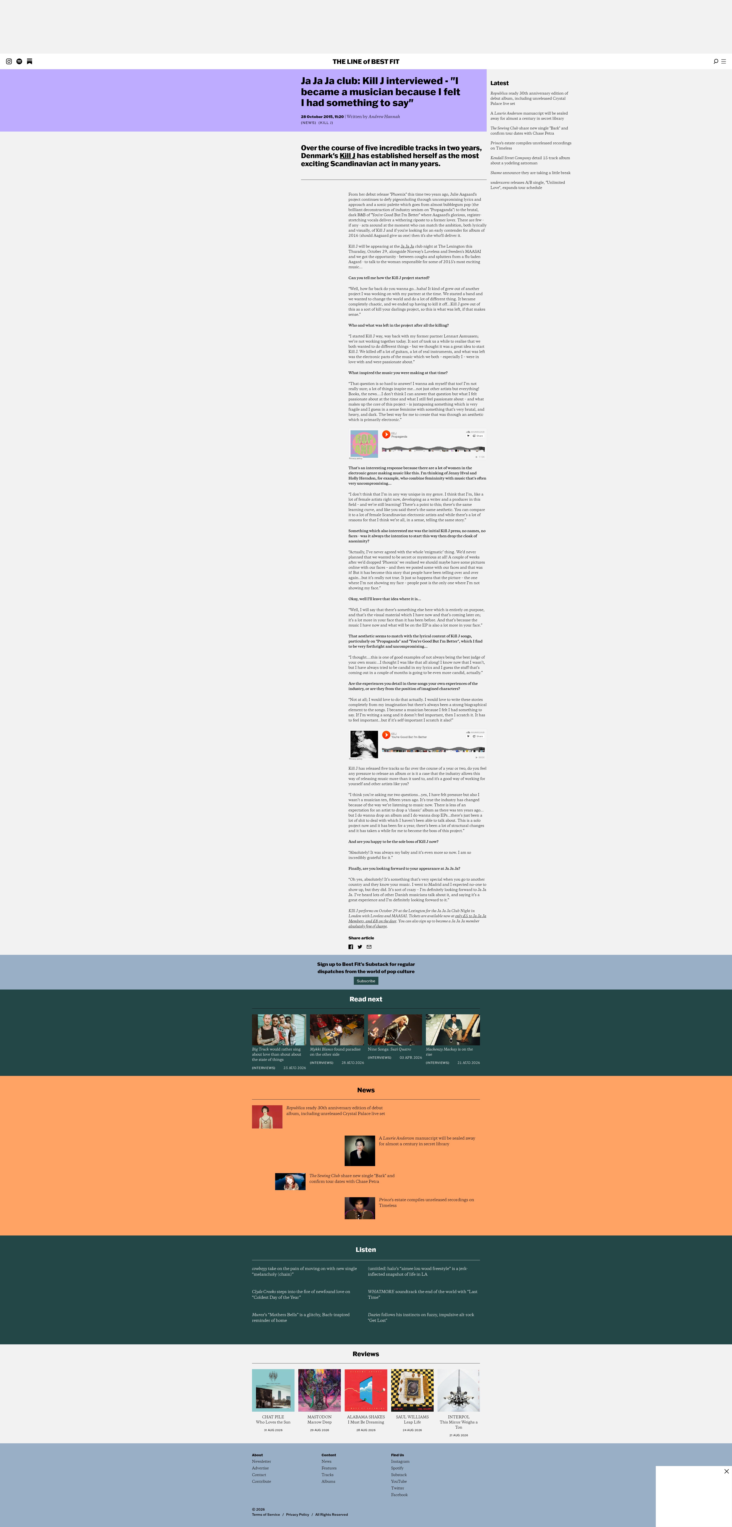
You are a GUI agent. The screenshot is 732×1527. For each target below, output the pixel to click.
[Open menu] (723, 61)
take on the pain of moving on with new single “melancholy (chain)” (304, 1271)
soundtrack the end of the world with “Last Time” (423, 1294)
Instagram (400, 1461)
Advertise (260, 1468)
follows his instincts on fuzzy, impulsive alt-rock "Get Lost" (421, 1318)
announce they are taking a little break (530, 173)
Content (329, 1455)
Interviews (263, 1068)
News (309, 122)
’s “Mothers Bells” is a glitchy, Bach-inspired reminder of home (301, 1318)
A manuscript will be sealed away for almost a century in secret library (529, 116)
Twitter (397, 1488)
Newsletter (261, 1461)
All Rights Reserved (331, 1514)
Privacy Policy (297, 1514)
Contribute (261, 1481)
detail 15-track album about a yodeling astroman (530, 161)
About (257, 1455)
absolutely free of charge (367, 926)
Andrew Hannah (384, 117)
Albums (328, 1481)
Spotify (397, 1468)
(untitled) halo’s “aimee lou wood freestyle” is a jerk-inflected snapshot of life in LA (418, 1271)
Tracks (328, 1475)
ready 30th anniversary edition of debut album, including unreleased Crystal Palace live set (529, 98)
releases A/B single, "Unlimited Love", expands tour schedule (527, 185)
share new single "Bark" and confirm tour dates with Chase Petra (529, 131)
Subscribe (366, 980)
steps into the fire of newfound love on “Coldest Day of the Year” (301, 1294)
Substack (399, 1475)
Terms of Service (266, 1514)
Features (329, 1468)
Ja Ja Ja (407, 246)
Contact (259, 1475)
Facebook (399, 1495)
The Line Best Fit (366, 61)
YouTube (399, 1481)
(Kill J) (326, 122)
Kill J (347, 155)
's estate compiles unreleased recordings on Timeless (530, 146)
